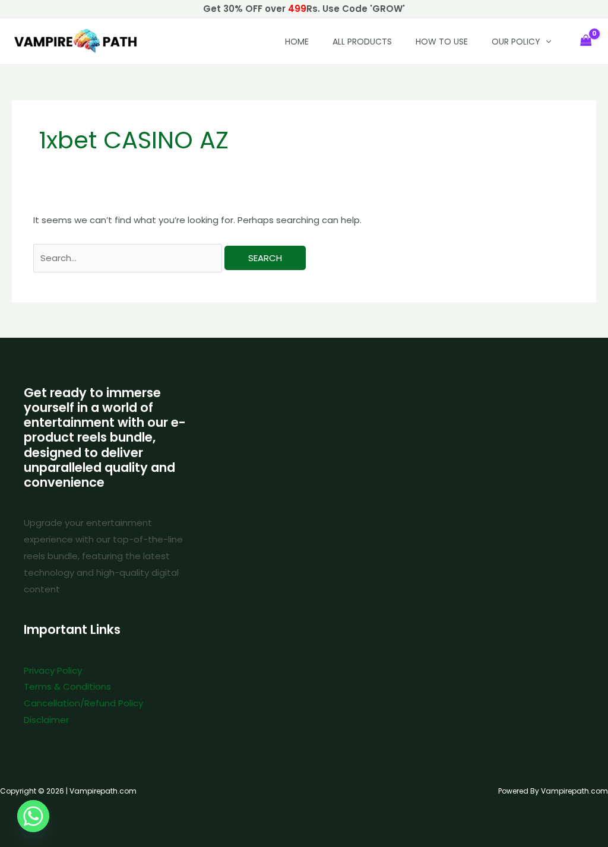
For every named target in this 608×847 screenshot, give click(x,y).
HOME (297, 41)
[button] (545, 41)
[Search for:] (128, 258)
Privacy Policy (53, 670)
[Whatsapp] (33, 816)
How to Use (442, 41)
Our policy (516, 41)
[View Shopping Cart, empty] (586, 41)
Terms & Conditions (67, 686)
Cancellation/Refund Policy (83, 703)
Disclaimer (46, 719)
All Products (362, 41)
